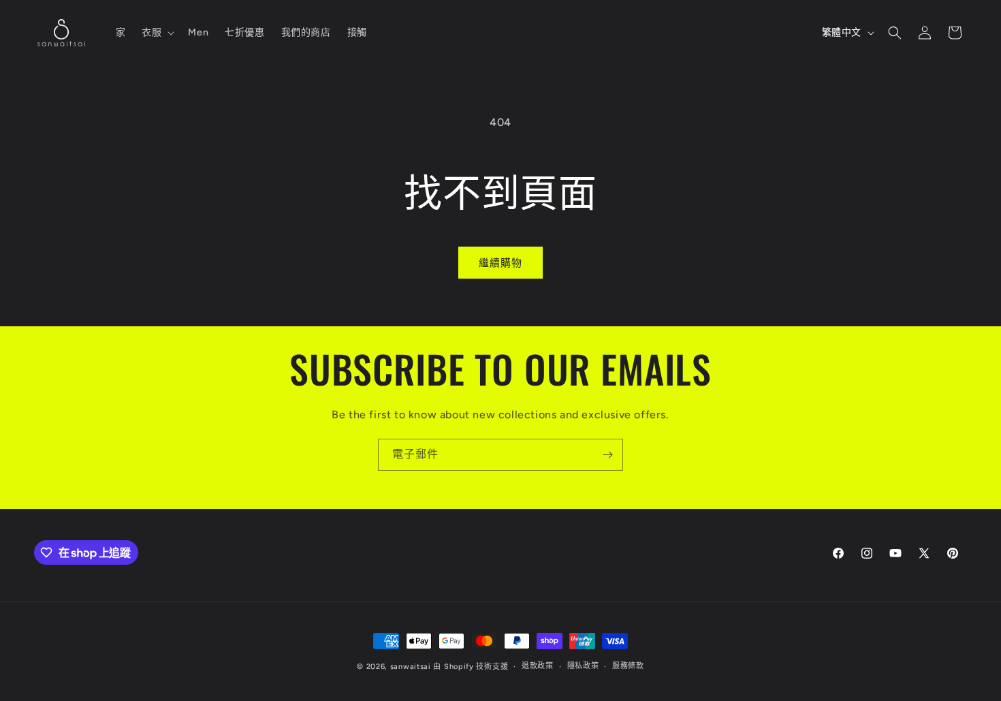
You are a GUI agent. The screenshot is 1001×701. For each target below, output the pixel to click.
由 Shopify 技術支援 (470, 666)
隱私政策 (583, 665)
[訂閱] (607, 455)
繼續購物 (500, 263)
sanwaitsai (410, 666)
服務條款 (628, 665)
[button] (156, 32)
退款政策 (538, 665)
